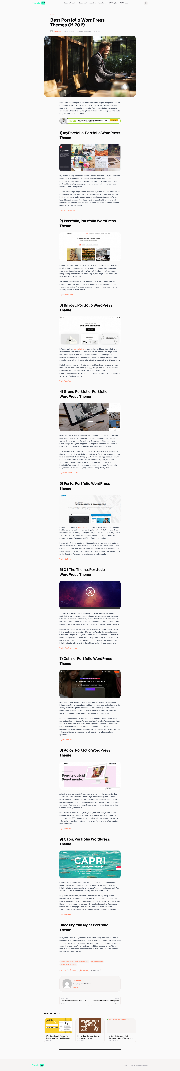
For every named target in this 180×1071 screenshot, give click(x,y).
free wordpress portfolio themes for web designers (74, 961)
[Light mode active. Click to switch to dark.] (146, 3)
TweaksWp (57, 31)
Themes (52, 15)
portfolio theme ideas (97, 961)
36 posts (76, 987)
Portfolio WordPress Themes (68, 964)
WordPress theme (84, 527)
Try (67, 210)
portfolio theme (80, 349)
